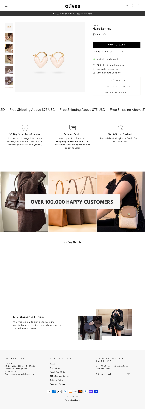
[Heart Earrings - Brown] (30, 290)
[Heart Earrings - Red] (27, 290)
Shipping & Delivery (116, 86)
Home (95, 25)
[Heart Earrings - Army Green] (20, 290)
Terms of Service (57, 384)
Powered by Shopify (72, 400)
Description (116, 80)
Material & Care (116, 92)
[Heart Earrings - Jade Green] (17, 290)
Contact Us (55, 368)
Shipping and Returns (59, 376)
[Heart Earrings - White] (11, 290)
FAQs (52, 364)
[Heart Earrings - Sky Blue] (24, 290)
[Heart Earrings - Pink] (14, 290)
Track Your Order (58, 372)
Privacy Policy (56, 380)
